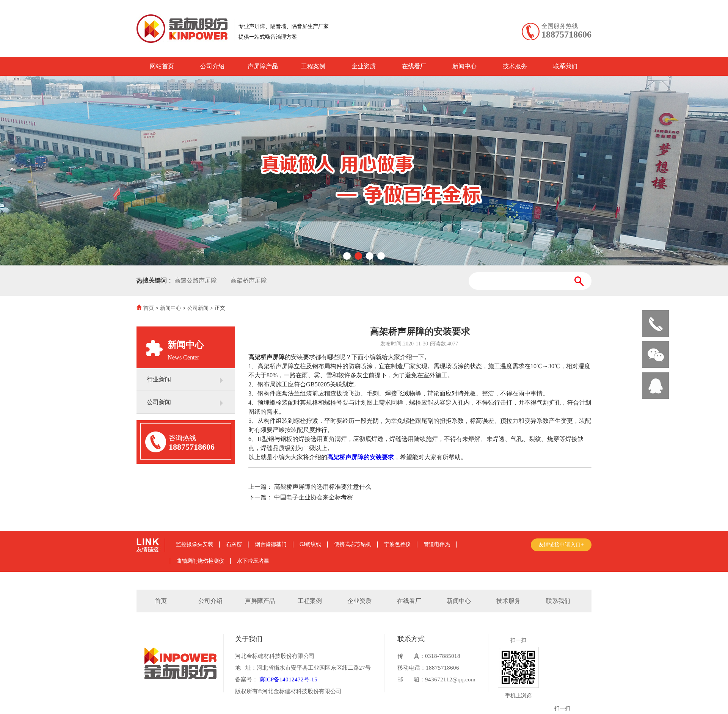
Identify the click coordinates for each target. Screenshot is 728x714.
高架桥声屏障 (249, 280)
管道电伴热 (437, 544)
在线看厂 (414, 66)
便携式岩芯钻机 (352, 544)
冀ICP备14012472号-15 (287, 679)
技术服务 (515, 66)
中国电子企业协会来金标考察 (313, 497)
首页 (148, 308)
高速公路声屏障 (195, 280)
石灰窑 (234, 544)
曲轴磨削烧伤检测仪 (200, 561)
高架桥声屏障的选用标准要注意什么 (322, 486)
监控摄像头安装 (194, 544)
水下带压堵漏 (253, 561)
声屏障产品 (263, 66)
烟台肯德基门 (271, 544)
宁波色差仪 (397, 544)
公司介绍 (212, 66)
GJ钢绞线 (310, 544)
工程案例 (313, 66)
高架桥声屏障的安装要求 (360, 457)
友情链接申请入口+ (561, 545)
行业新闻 (159, 379)
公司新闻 (198, 308)
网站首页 (162, 66)
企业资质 (363, 66)
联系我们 (565, 66)
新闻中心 (464, 66)
